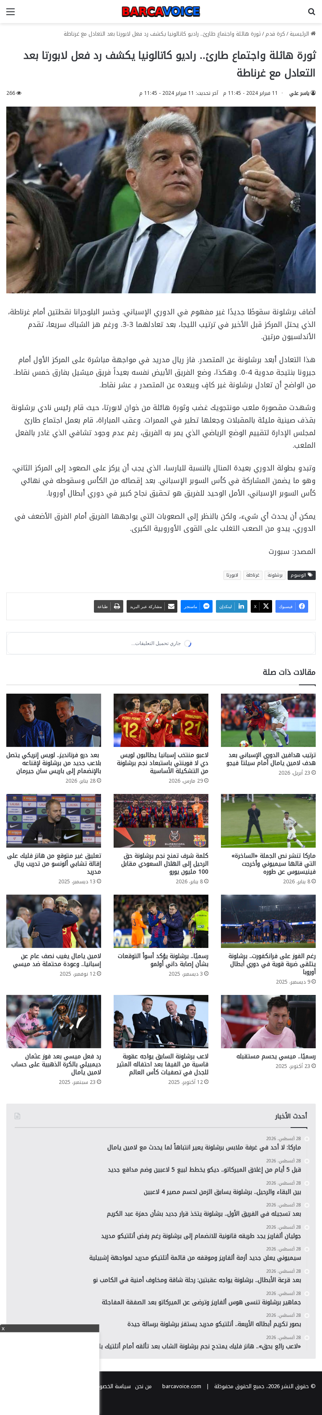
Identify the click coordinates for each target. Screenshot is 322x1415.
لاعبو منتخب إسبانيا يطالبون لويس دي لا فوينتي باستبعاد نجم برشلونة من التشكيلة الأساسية (162, 833)
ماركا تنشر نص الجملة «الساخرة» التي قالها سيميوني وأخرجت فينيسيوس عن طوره (273, 934)
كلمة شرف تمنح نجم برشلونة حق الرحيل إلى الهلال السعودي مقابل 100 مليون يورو (164, 934)
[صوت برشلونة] (161, 11)
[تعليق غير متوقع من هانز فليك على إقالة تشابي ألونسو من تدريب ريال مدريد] (53, 890)
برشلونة (275, 575)
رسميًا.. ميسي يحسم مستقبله (276, 1127)
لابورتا (232, 575)
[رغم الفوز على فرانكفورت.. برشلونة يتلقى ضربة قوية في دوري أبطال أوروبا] (268, 991)
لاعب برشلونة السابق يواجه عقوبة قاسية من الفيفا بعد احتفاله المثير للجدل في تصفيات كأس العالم (162, 1135)
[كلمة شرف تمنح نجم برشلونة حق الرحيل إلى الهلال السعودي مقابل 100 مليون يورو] (161, 890)
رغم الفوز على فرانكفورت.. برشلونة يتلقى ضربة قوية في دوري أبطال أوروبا (272, 1034)
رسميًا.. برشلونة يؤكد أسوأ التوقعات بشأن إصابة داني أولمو (163, 1030)
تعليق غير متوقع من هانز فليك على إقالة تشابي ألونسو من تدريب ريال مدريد (54, 934)
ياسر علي (299, 93)
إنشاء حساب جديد (193, 718)
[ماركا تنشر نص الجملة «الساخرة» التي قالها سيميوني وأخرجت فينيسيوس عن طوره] (268, 890)
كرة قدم (275, 34)
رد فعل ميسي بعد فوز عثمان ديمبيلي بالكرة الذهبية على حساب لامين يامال (56, 1135)
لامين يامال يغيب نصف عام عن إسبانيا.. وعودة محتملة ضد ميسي (57, 1030)
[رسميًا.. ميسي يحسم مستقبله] (268, 1091)
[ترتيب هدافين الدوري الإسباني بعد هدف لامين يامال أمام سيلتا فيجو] (268, 790)
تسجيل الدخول (242, 718)
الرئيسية (300, 34)
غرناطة (253, 575)
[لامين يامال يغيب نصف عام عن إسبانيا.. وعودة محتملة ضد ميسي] (53, 991)
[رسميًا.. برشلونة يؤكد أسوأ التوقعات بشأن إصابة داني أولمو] (161, 991)
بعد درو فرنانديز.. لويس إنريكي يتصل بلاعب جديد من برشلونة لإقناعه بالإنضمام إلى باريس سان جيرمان (53, 833)
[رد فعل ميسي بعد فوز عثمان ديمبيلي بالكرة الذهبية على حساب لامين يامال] (53, 1091)
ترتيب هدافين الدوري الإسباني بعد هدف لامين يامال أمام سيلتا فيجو (271, 829)
